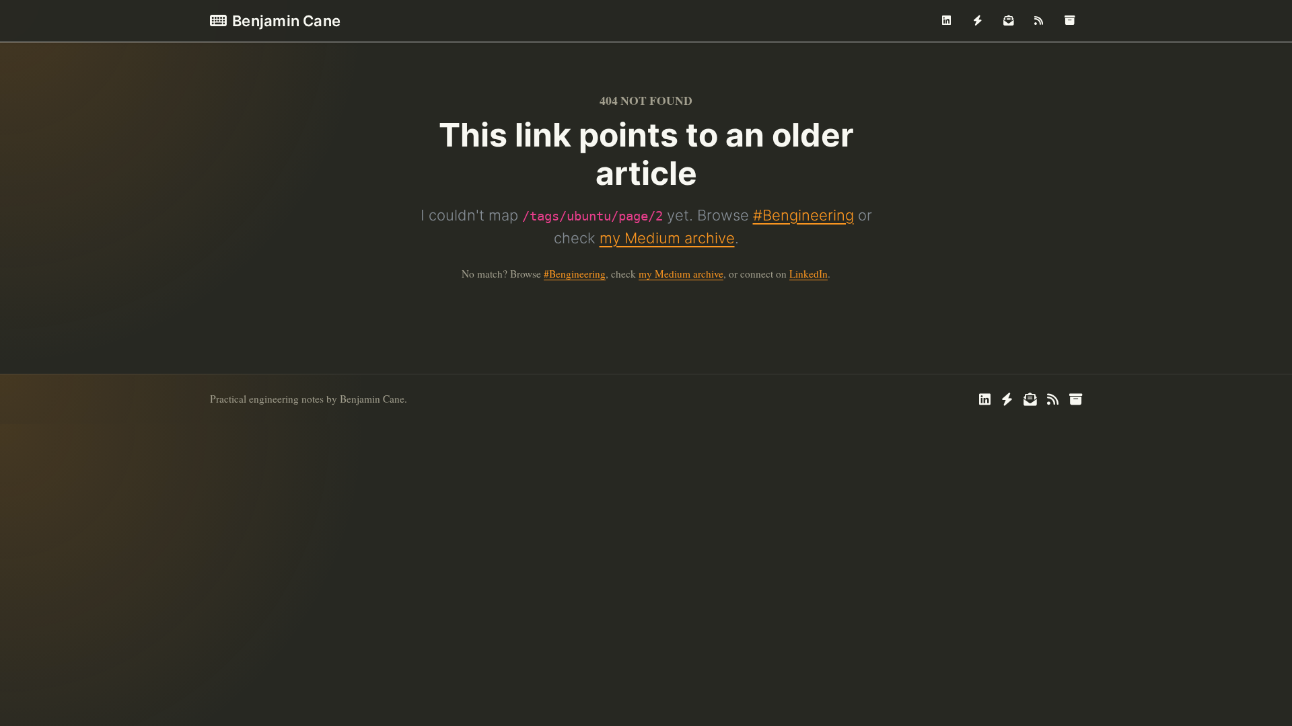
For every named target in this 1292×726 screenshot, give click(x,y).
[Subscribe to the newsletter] (1008, 21)
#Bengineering (803, 215)
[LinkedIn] (947, 21)
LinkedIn (808, 273)
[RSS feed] (1039, 21)
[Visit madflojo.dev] (978, 21)
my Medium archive (667, 238)
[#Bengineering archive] (1069, 21)
